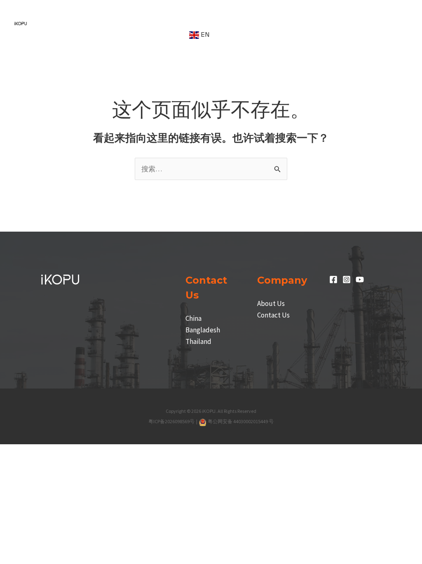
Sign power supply (256, 12)
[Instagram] (346, 279)
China (193, 318)
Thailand (198, 341)
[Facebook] (333, 279)
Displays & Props (66, 35)
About (165, 35)
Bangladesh (202, 329)
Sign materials (325, 12)
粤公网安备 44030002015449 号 (240, 421)
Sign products (122, 12)
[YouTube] (360, 279)
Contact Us (273, 315)
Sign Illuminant (186, 12)
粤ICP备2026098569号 (171, 421)
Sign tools (127, 35)
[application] (84, 11)
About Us (271, 303)
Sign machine (61, 12)
